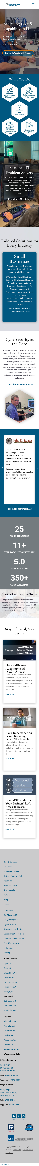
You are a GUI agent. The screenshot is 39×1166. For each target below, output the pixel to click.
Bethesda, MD (10, 1001)
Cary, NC (7, 968)
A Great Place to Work (13, 876)
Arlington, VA (9, 1026)
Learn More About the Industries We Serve (19, 310)
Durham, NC (9, 977)
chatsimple (4, 1164)
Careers (7, 904)
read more (10, 694)
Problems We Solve (19, 199)
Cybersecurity (10, 924)
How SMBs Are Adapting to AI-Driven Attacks (16, 668)
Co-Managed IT (10, 915)
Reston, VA (8, 1045)
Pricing (7, 953)
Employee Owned (11, 871)
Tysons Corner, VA (11, 1049)
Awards (7, 895)
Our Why (7, 867)
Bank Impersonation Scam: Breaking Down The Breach (19, 736)
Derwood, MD (10, 1006)
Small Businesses (19, 258)
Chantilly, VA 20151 (8, 1095)
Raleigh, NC (9, 991)
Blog (6, 899)
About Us (8, 881)
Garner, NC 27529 (7, 1071)
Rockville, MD (10, 1010)
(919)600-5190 (11, 1075)
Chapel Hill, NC (10, 973)
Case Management (12, 943)
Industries (8, 948)
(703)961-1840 (14, 1105)
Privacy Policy (17, 1150)
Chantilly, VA (9, 1030)
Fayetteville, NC (11, 987)
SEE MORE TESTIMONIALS (20, 509)
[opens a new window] (14, 1116)
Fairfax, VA (8, 1035)
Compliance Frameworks (14, 938)
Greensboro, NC (10, 982)
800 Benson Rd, (6, 1068)
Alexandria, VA (10, 1021)
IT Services (8, 910)
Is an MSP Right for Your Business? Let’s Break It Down (18, 803)
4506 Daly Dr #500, (8, 1092)
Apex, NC (8, 963)
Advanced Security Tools (14, 929)
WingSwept (5, 1065)
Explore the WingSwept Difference (18, 53)
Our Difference (10, 862)
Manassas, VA (9, 1040)
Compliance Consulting (14, 934)
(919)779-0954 (14, 1080)
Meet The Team (10, 885)
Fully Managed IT (11, 920)
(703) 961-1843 (11, 1100)
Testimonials (9, 890)
